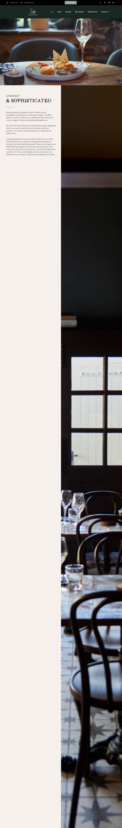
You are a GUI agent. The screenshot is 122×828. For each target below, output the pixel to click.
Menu (59, 12)
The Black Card (92, 12)
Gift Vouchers (79, 12)
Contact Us (104, 12)
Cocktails (68, 12)
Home (52, 12)
